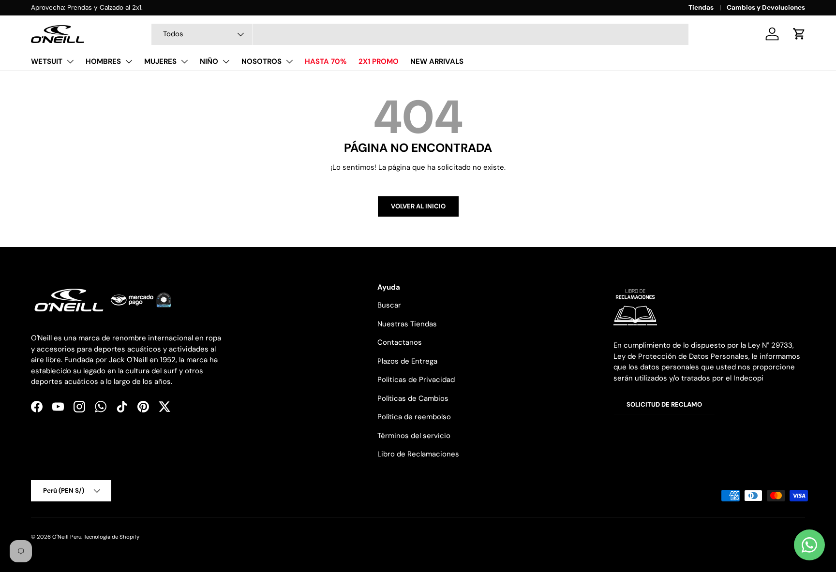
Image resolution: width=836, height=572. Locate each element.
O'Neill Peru (66, 536)
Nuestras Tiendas (407, 324)
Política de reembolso (414, 417)
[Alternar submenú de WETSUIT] (70, 61)
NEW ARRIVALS (436, 61)
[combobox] (419, 34)
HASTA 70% (326, 61)
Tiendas (701, 7)
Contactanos (399, 342)
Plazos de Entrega (407, 361)
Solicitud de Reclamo (664, 404)
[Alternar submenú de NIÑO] (226, 61)
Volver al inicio (418, 206)
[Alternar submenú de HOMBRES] (128, 61)
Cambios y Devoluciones (766, 7)
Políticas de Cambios (412, 398)
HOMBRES (103, 61)
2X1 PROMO (378, 61)
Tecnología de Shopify (111, 536)
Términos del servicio (413, 435)
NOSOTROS (261, 61)
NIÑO (209, 61)
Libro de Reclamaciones (418, 454)
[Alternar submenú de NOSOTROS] (289, 61)
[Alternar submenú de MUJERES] (184, 61)
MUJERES (160, 61)
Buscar (389, 305)
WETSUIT (46, 61)
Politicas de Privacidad (416, 379)
